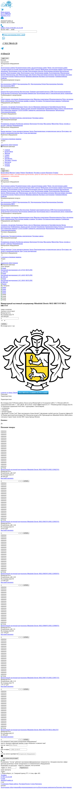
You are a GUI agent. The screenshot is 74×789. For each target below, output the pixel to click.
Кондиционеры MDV (8, 86)
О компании (5, 784)
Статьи (32, 784)
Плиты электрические (65, 108)
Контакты (8, 162)
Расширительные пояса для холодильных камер (31, 67)
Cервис (7, 155)
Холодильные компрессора (27, 93)
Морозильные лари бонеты (28, 74)
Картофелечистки (55, 107)
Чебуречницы (59, 110)
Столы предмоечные (30, 133)
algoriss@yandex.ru (7, 21)
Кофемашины (15, 108)
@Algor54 (5, 53)
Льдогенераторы (54, 73)
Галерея (7, 164)
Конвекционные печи (26, 99)
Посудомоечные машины (9, 110)
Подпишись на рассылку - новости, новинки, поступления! (20, 765)
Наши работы (13, 784)
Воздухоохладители (12, 91)
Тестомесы (38, 101)
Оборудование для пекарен (10, 99)
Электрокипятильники (8, 112)
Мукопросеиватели (55, 99)
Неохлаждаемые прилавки (63, 74)
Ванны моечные (6, 131)
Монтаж (7, 153)
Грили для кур (28, 107)
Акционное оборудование (9, 145)
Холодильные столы (27, 73)
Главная (7, 150)
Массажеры (47, 124)
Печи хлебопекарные (8, 101)
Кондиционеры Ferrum (38, 84)
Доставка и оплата (40, 172)
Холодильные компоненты (47, 787)
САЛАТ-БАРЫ (23, 110)
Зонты (31, 131)
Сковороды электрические (36, 110)
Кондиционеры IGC (24, 84)
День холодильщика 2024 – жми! (14, 35)
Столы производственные (20, 131)
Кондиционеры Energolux (54, 84)
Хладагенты (14, 93)
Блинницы (19, 107)
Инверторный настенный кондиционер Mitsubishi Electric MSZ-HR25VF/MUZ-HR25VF (29, 730)
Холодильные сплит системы (18, 71)
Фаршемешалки (17, 125)
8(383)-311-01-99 (17, 28)
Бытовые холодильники (47, 76)
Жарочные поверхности (41, 107)
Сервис (17, 172)
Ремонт (7, 157)
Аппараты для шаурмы (8, 107)
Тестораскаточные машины (52, 101)
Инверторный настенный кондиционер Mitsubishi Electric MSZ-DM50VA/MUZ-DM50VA (30, 573)
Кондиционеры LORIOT (9, 84)
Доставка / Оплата (11, 160)
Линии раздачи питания (28, 108)
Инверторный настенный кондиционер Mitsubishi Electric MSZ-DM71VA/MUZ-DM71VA (30, 677)
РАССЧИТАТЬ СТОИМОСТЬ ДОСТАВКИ (33, 392)
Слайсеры (8, 125)
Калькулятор (9, 151)
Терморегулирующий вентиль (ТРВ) (42, 91)
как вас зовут (5, 745)
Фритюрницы (50, 110)
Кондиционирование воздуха (28, 787)
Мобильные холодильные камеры (52, 69)
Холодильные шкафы (41, 73)
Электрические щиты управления (61, 93)
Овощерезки (41, 108)
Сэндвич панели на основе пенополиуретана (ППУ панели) (20, 69)
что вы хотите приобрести (9, 754)
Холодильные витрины (51, 71)
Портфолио (8, 158)
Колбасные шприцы (22, 124)
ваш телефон (5, 749)
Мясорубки (55, 124)
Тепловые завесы (37, 118)
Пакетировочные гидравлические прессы (47, 131)
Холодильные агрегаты (35, 71)
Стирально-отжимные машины (11, 139)
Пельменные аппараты (8, 124)
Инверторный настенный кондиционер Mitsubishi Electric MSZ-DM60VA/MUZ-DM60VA (30, 625)
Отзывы (7, 165)
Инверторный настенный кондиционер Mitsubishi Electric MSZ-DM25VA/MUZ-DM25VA (30, 469)
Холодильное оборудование (10, 787)
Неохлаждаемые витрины (45, 74)
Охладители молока (7, 76)
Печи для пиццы (67, 99)
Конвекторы (5, 118)
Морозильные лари (12, 74)
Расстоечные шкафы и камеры (25, 101)
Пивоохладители (19, 76)
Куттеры (40, 124)
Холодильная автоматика (62, 91)
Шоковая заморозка (32, 76)
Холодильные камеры (8, 67)
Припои (3, 91)
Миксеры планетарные (41, 99)
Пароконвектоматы (51, 108)
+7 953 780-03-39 (9, 43)
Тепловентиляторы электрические (20, 118)
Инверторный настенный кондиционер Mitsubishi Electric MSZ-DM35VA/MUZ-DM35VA (30, 521)
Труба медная (5, 93)
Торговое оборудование (64, 787)
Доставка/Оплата (24, 784)
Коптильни (33, 124)
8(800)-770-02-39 (6, 28)
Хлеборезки (65, 101)
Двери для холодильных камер (57, 67)
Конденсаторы (24, 91)
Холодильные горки (13, 73)
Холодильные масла (43, 93)
